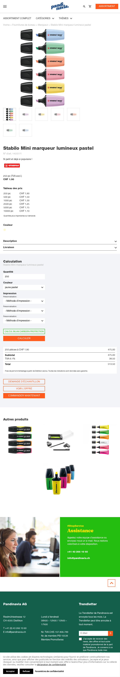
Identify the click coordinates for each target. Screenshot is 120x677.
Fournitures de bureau (23, 25)
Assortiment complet (17, 18)
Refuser (26, 671)
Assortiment (107, 6)
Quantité (8, 272)
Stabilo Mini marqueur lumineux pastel (71, 25)
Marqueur (43, 25)
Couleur (8, 283)
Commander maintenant (24, 395)
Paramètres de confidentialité (49, 671)
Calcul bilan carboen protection (24, 331)
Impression (9, 293)
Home (6, 25)
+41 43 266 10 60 (77, 552)
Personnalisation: (10, 297)
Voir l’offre (24, 388)
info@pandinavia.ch (78, 558)
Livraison (8, 247)
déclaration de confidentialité (51, 664)
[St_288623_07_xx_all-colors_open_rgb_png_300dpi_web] (42, 106)
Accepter (10, 671)
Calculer (24, 338)
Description (10, 241)
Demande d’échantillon (24, 381)
